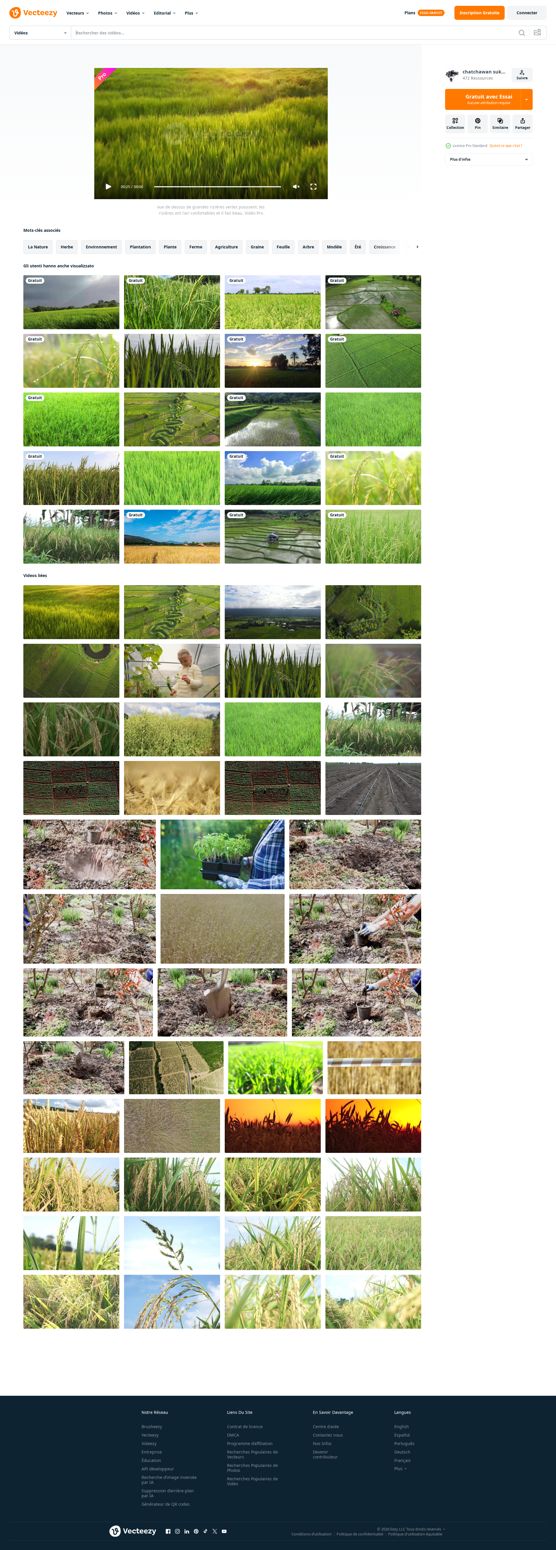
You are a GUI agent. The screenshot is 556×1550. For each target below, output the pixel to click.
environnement (101, 247)
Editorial (162, 13)
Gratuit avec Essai (489, 99)
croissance (384, 247)
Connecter (527, 12)
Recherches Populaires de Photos (252, 1468)
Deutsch (402, 1452)
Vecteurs (75, 13)
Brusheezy (152, 1426)
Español (402, 1435)
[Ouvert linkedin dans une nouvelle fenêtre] (186, 1531)
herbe (67, 247)
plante (170, 247)
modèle (334, 247)
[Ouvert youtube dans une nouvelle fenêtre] (224, 1531)
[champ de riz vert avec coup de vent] (373, 537)
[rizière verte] (71, 478)
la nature (38, 247)
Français (402, 1460)
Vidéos (133, 13)
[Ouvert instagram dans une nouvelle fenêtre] (177, 1531)
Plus (189, 13)
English (401, 1426)
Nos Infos (322, 1443)
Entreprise (152, 1452)
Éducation (151, 1460)
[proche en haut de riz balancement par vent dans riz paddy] (172, 361)
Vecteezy (150, 1435)
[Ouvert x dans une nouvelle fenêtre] (214, 1531)
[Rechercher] (521, 32)
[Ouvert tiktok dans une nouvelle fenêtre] (205, 1531)
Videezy (149, 1443)
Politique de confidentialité (360, 1534)
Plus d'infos (460, 159)
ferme (195, 247)
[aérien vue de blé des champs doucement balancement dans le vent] (223, 929)
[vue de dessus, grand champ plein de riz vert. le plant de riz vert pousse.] (273, 612)
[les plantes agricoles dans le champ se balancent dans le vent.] (172, 729)
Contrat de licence (245, 1426)
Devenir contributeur (325, 1454)
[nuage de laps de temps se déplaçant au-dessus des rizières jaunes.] (172, 537)
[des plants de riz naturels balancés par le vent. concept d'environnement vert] (373, 419)
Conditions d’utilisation (312, 1534)
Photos (105, 13)
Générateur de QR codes (166, 1504)
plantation (140, 247)
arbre (308, 247)
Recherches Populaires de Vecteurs (252, 1454)
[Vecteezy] (33, 13)
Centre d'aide (326, 1426)
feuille (283, 247)
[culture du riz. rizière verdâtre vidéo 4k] (172, 478)
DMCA (233, 1435)
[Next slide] (412, 247)
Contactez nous (328, 1435)
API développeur (158, 1469)
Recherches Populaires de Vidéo (252, 1481)
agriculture (226, 247)
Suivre (522, 78)
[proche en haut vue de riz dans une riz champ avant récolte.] (373, 671)
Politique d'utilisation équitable (415, 1534)
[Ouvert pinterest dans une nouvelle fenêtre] (196, 1531)
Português (404, 1443)
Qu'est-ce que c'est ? (505, 145)
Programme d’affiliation (250, 1443)
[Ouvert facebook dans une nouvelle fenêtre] (168, 1531)
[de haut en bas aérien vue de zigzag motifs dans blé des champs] (172, 1126)
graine (257, 247)
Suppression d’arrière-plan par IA (168, 1493)
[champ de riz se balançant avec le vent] (172, 302)
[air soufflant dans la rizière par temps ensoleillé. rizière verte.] (273, 478)
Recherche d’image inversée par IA (169, 1479)
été (358, 247)
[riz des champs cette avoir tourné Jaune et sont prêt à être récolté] (71, 1184)
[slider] (217, 186)
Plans (410, 12)
